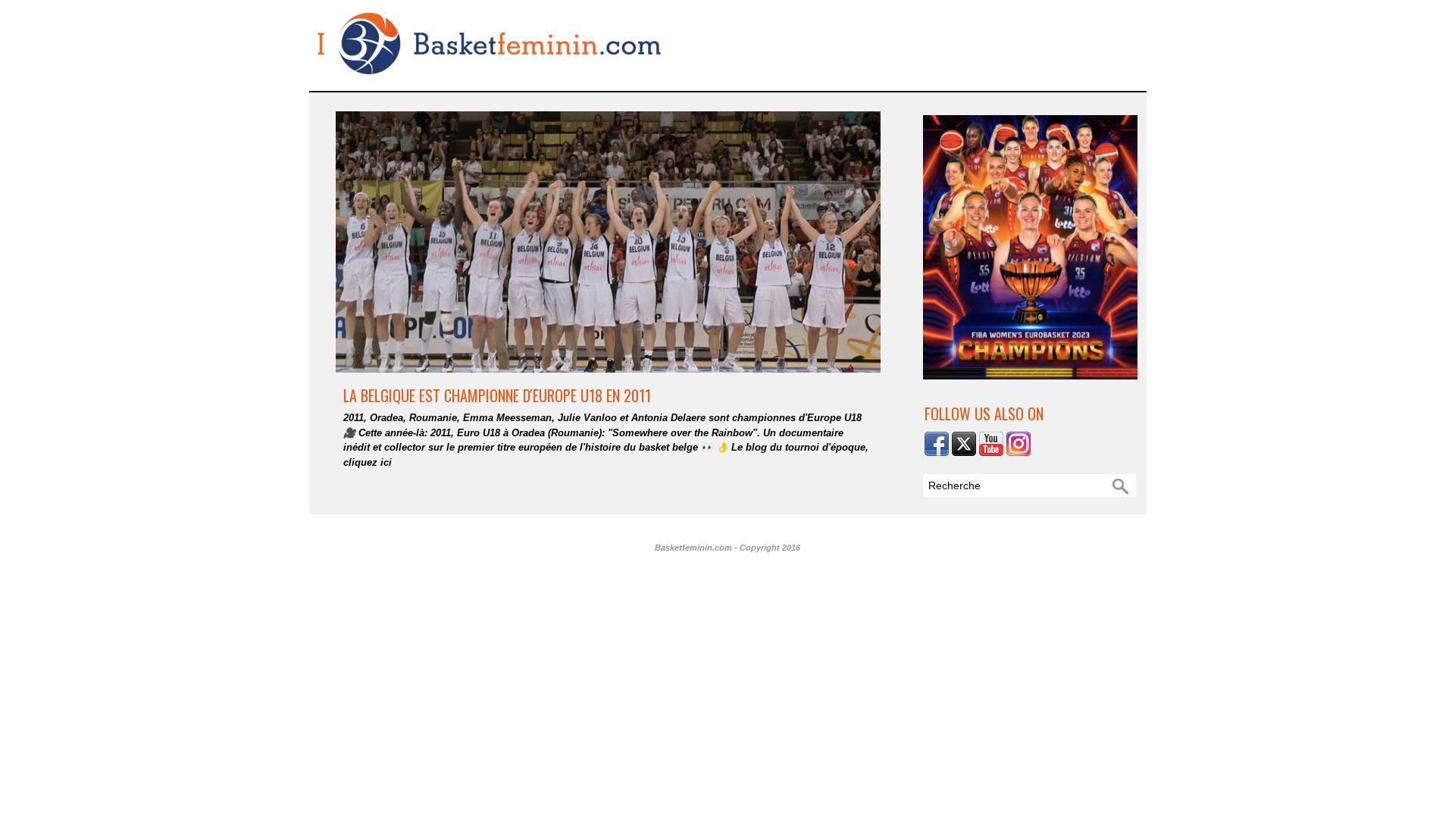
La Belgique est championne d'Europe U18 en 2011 (497, 395)
